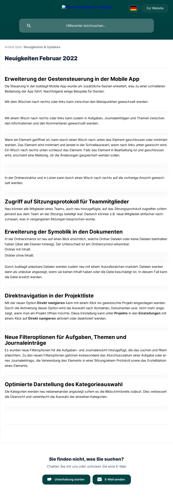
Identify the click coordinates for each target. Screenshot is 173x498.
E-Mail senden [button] (115, 479)
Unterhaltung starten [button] (69, 479)
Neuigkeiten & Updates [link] (42, 47)
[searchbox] (86, 26)
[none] (87, 8)
